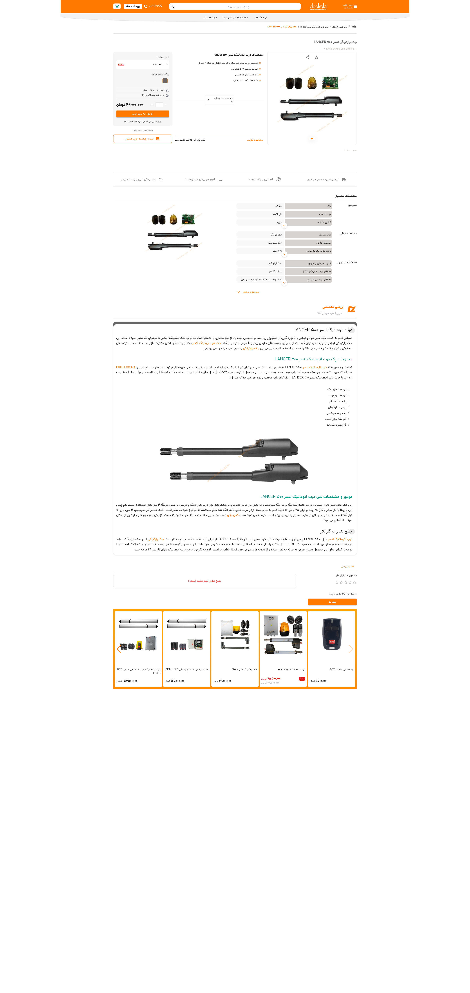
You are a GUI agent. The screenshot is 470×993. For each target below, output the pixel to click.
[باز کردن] (284, 226)
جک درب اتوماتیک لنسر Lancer (314, 26)
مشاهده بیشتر (251, 292)
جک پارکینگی (251, 348)
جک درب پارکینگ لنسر (207, 343)
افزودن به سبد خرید (142, 114)
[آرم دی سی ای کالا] (318, 6)
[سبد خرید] (117, 6)
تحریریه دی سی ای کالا (330, 313)
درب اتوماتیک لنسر (315, 367)
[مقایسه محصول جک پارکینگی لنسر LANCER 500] (316, 57)
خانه (354, 27)
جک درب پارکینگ (339, 26)
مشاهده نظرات (255, 140)
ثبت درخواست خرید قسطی (140, 139)
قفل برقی (233, 515)
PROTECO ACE (126, 367)
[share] (307, 57)
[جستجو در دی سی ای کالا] (172, 6)
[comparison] (316, 57)
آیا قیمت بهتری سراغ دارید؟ (143, 130)
